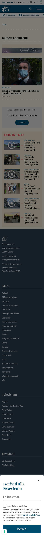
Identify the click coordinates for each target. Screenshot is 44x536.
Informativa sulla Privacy (30, 515)
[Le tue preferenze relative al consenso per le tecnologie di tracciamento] (4, 531)
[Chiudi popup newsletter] (38, 480)
